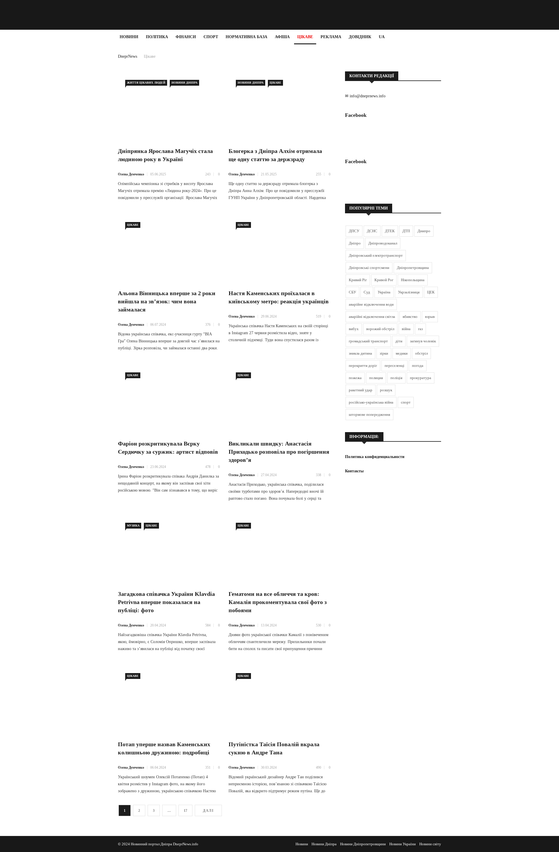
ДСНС (372, 231)
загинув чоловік (423, 341)
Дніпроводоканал (382, 243)
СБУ (352, 292)
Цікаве (305, 37)
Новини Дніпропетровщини (363, 844)
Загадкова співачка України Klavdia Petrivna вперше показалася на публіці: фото (166, 602)
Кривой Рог (383, 280)
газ (420, 329)
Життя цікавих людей (146, 82)
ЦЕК (431, 292)
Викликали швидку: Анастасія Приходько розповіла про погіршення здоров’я (279, 451)
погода (417, 365)
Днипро (424, 231)
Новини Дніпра (184, 82)
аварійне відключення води (371, 304)
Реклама (331, 37)
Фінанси (186, 37)
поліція (396, 378)
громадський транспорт (368, 341)
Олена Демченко (131, 174)
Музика (133, 525)
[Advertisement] (35, 131)
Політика (157, 37)
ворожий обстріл (380, 329)
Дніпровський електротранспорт (376, 255)
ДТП (406, 231)
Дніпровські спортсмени (369, 267)
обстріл (421, 353)
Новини (129, 37)
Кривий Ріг (358, 280)
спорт (406, 402)
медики (402, 353)
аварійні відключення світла (372, 316)
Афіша (282, 37)
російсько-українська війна (371, 402)
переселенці (394, 365)
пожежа (355, 378)
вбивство (410, 316)
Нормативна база (246, 37)
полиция (376, 378)
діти (398, 341)
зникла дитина (360, 353)
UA (382, 37)
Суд (367, 292)
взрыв (430, 316)
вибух (354, 329)
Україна (384, 292)
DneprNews (127, 56)
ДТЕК (390, 231)
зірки (384, 353)
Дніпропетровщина (413, 267)
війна (406, 329)
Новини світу (430, 844)
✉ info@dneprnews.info (365, 96)
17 (185, 811)
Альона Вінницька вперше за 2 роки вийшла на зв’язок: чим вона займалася (166, 301)
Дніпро (355, 243)
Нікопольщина (412, 280)
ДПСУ (354, 231)
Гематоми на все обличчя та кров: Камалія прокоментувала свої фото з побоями (278, 602)
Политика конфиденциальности (374, 457)
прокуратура (420, 378)
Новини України (402, 844)
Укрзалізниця (409, 292)
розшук (386, 390)
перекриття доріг (363, 365)
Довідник (360, 37)
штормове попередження (369, 414)
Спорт (211, 37)
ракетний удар (360, 390)
